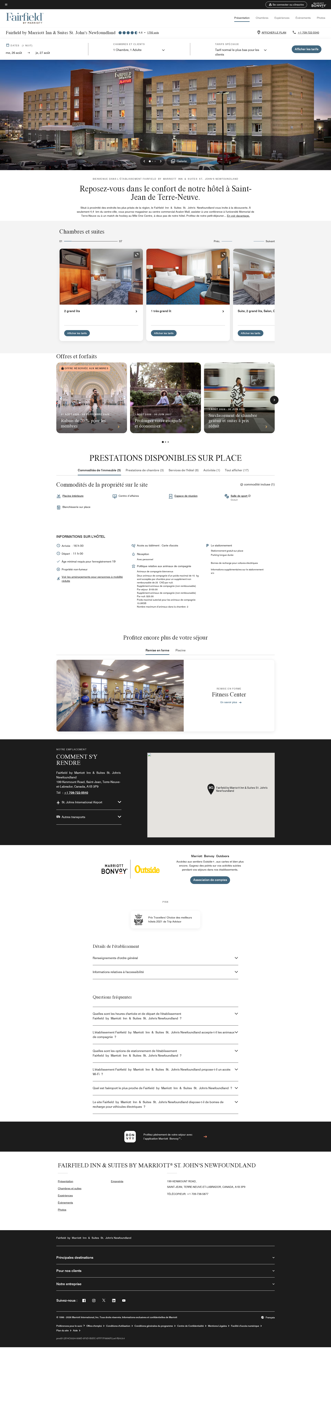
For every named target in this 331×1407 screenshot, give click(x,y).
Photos (321, 17)
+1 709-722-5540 (308, 32)
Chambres (262, 17)
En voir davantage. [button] (238, 215)
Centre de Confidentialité (190, 1326)
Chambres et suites (69, 1188)
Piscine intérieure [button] (73, 495)
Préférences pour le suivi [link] (69, 1326)
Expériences (281, 17)
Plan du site (62, 1330)
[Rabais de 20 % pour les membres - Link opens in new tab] (91, 397)
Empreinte (117, 1181)
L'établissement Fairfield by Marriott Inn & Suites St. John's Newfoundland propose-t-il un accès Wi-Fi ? (161, 1072)
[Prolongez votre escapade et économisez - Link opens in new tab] (165, 397)
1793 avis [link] (153, 32)
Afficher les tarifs (77, 333)
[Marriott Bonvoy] (316, 4)
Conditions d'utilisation (118, 1326)
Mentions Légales (217, 1326)
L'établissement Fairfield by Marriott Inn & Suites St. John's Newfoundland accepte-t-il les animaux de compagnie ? (163, 1035)
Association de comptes (210, 880)
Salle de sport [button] (239, 495)
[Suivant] (274, 400)
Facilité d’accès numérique (245, 1326)
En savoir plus (228, 702)
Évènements (303, 17)
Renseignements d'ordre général (115, 958)
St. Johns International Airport (82, 802)
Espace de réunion (186, 495)
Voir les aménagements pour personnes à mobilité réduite (92, 578)
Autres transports (73, 817)
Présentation (242, 17)
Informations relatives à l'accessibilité (118, 972)
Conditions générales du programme (153, 1326)
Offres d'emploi (94, 1326)
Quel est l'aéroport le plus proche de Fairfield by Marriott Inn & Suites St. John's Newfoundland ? (162, 1088)
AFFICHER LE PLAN (274, 32)
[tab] (99, 470)
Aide (75, 1330)
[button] (286, 5)
